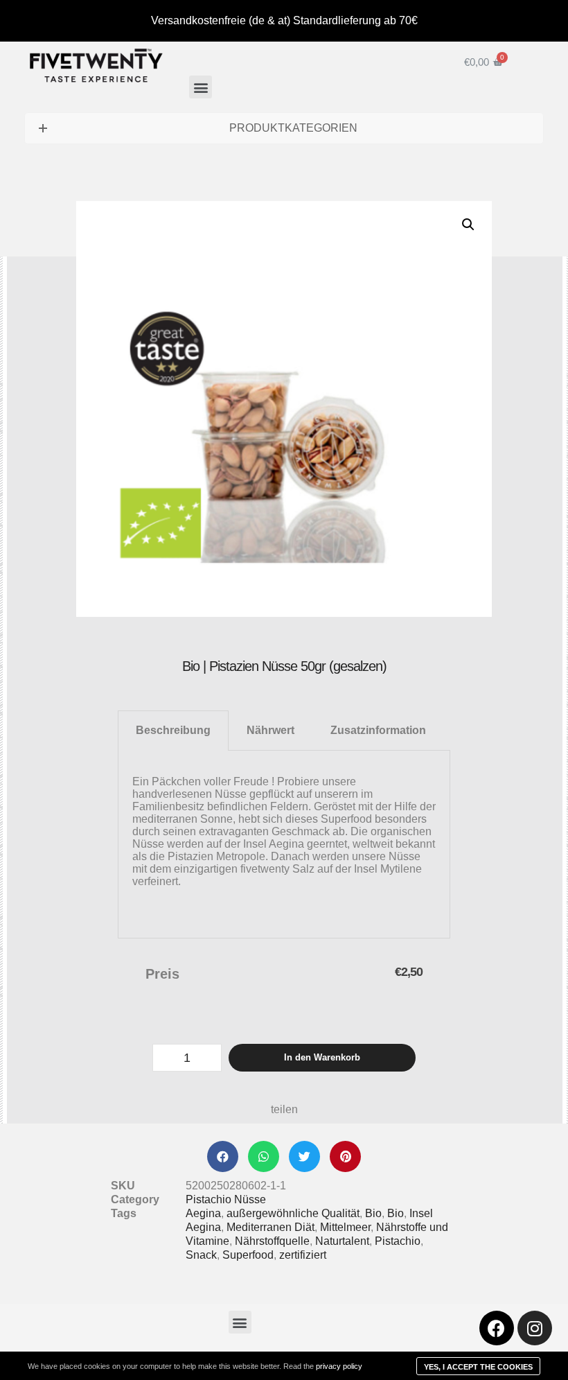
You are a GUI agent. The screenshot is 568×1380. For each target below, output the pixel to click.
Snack (201, 1255)
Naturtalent (342, 1241)
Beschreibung (173, 730)
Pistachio (397, 1241)
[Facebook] (496, 1328)
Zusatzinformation (378, 730)
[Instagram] (534, 1328)
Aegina (203, 1213)
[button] (200, 87)
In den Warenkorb (322, 1057)
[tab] (173, 730)
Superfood (248, 1255)
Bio (373, 1213)
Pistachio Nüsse (226, 1199)
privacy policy (339, 1366)
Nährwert (270, 730)
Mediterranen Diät (270, 1227)
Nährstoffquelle (272, 1241)
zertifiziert (302, 1255)
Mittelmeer (345, 1227)
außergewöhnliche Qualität (293, 1213)
